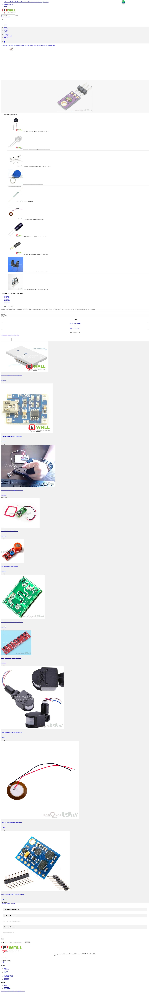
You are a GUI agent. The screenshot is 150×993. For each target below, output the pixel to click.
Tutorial (8, 903)
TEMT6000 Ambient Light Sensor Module (44, 45)
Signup (5, 6)
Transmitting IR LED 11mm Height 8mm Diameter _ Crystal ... (36, 149)
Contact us (6, 34)
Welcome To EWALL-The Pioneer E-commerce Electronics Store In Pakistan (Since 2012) (26, 2)
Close (2, 939)
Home (5, 27)
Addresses (6, 987)
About (5, 31)
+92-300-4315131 (8, 4)
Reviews (13, 903)
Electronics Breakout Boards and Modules (19, 45)
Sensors (31, 45)
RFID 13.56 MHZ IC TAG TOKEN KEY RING (33, 184)
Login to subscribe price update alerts (10, 335)
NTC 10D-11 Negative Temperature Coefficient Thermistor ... (36, 131)
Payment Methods (8, 975)
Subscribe (27, 942)
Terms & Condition (8, 976)
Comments (3, 903)
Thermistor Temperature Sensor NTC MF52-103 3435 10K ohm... (37, 166)
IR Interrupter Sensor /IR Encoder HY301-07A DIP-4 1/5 (35, 271)
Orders (5, 985)
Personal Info (7, 988)
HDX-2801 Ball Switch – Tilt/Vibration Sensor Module (35, 236)
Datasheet (3, 314)
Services (6, 30)
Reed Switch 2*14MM (28, 201)
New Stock (6, 37)
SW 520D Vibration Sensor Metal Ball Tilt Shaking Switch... (36, 254)
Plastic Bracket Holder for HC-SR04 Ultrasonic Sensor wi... (35, 289)
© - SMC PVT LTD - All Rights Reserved (13, 991)
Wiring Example (4, 315)
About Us (6, 969)
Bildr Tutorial (3, 316)
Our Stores (6, 979)
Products (6, 29)
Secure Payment (8, 36)
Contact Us (6, 978)
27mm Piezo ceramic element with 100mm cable (33, 219)
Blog (5, 33)
